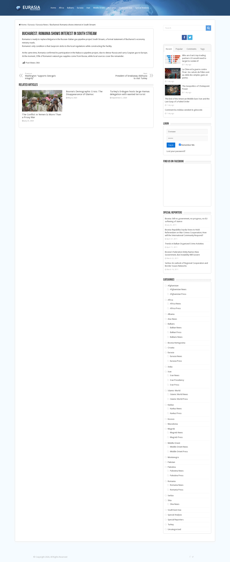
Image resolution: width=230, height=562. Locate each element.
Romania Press (176, 490)
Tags (202, 49)
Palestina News (177, 471)
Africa (61, 8)
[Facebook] (184, 37)
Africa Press (175, 308)
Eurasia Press (176, 361)
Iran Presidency (177, 380)
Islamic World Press (179, 399)
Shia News (174, 504)
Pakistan (171, 462)
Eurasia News (42, 24)
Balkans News (176, 337)
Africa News (175, 303)
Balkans (70, 8)
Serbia (171, 495)
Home (53, 8)
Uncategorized (174, 529)
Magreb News (176, 432)
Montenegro (173, 457)
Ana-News (172, 319)
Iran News (174, 375)
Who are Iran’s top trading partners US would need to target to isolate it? (194, 58)
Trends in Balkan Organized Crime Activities (184, 243)
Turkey (171, 524)
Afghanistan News (178, 289)
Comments (191, 49)
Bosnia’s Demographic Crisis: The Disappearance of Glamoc (84, 93)
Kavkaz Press (175, 413)
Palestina (172, 467)
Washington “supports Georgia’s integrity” (40, 76)
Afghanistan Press (178, 294)
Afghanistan (173, 285)
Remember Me (187, 145)
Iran (88, 8)
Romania (112, 8)
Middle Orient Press (179, 451)
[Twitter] (189, 37)
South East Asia (125, 8)
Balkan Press (175, 332)
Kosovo (171, 419)
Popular (179, 49)
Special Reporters (176, 519)
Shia (169, 500)
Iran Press (174, 385)
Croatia (171, 347)
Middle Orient (99, 8)
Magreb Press (176, 437)
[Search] (208, 28)
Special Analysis (142, 8)
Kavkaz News (176, 408)
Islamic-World (174, 390)
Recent (169, 49)
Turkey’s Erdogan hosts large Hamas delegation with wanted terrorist (130, 93)
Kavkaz (171, 405)
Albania (171, 314)
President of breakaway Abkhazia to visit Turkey (131, 76)
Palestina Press (176, 475)
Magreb (171, 429)
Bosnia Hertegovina (176, 343)
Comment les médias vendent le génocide (183, 110)
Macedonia (173, 424)
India (170, 367)
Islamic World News (179, 394)
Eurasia (80, 8)
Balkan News (175, 327)
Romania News (176, 485)
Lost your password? (176, 151)
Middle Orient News (179, 447)
